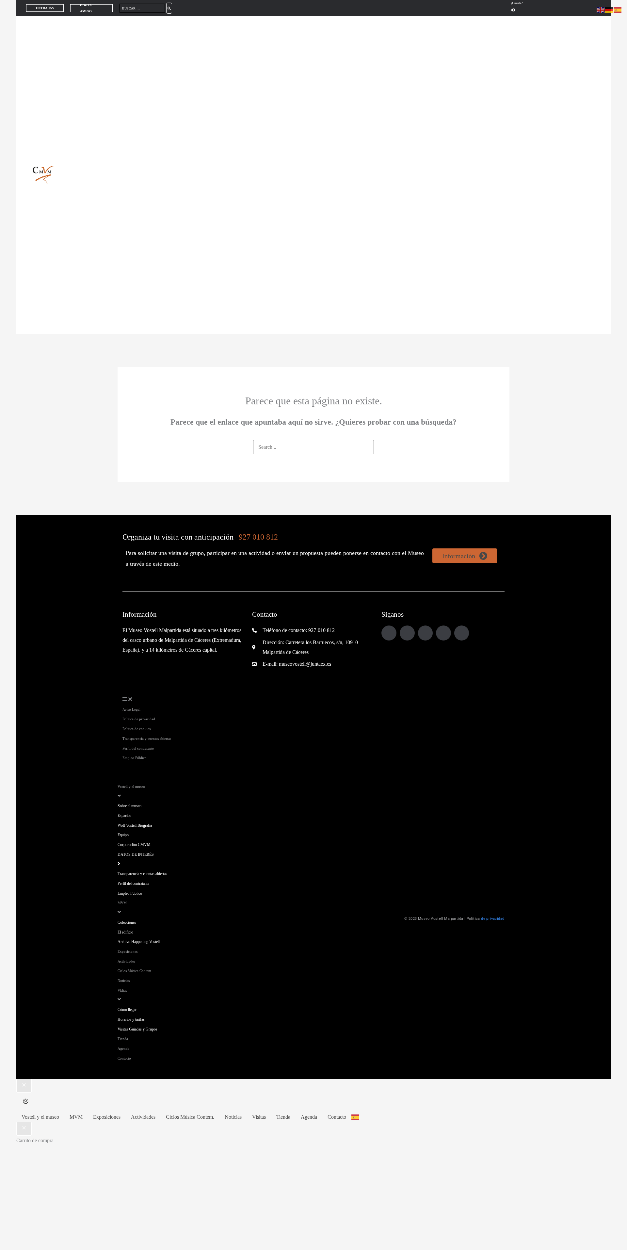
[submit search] (169, 8)
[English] (601, 9)
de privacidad (492, 919)
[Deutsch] (609, 9)
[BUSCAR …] (142, 7)
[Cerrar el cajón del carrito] (24, 1129)
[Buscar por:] (313, 447)
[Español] (355, 1117)
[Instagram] (407, 633)
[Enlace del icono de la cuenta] (25, 1102)
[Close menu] (24, 1086)
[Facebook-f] (388, 633)
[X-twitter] (461, 633)
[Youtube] (443, 633)
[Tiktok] (425, 633)
